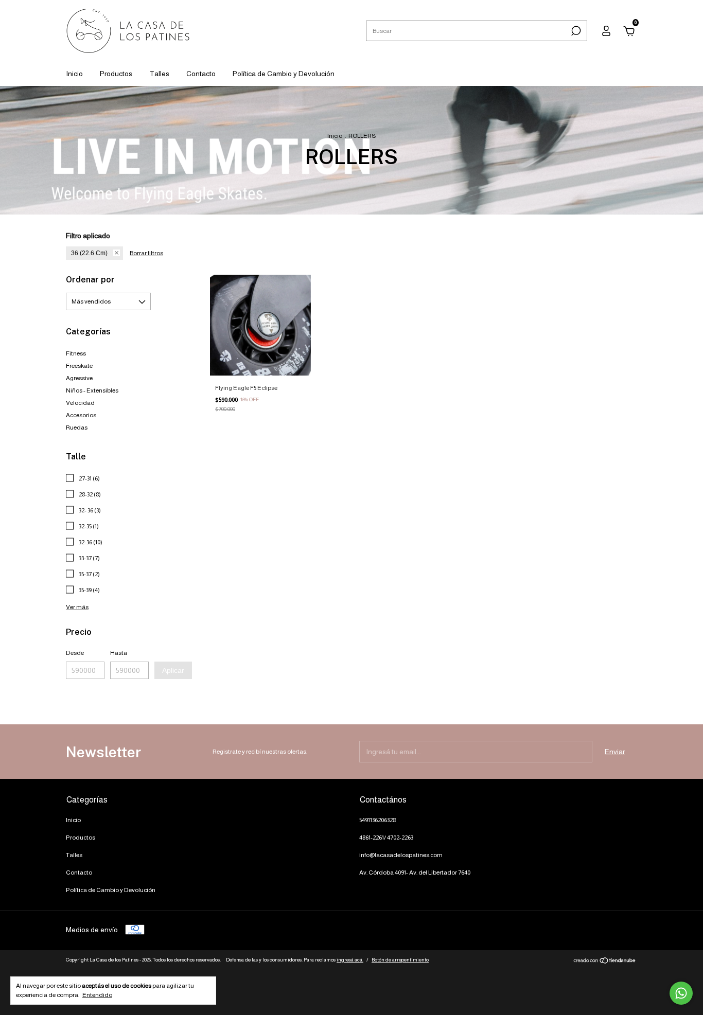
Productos (116, 73)
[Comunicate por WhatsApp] (681, 993)
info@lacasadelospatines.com (401, 855)
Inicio (74, 73)
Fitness (76, 353)
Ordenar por (90, 279)
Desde (75, 652)
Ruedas (76, 427)
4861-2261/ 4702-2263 (386, 837)
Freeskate (79, 365)
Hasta (118, 652)
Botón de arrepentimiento (400, 960)
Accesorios (81, 415)
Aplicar (173, 670)
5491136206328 (377, 820)
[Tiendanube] (605, 961)
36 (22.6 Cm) (89, 253)
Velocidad (80, 402)
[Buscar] (575, 31)
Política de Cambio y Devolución (284, 73)
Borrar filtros (146, 253)
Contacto (201, 73)
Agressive (79, 378)
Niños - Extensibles (92, 390)
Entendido (97, 995)
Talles (159, 73)
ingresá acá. (350, 960)
